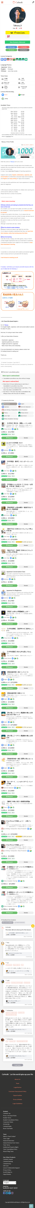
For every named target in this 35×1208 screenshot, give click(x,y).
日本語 (24, 144)
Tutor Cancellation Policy (10, 1149)
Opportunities (17, 1095)
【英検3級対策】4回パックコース (17, 672)
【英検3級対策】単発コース (15, 693)
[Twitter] (7, 1193)
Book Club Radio (8, 1128)
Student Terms (7, 1117)
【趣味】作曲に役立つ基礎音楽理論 (18, 801)
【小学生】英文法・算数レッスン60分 (18, 423)
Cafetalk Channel (8, 1159)
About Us (17, 1079)
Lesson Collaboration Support (11, 1168)
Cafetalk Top (6, 1113)
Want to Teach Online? (9, 1136)
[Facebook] (4, 1193)
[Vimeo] (9, 1193)
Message (12, 47)
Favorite (24, 47)
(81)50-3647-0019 (11, 1188)
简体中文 (28, 144)
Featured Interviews (8, 1140)
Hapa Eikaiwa (7, 1174)
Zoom (5, 94)
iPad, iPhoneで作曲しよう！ (15, 845)
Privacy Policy (7, 1170)
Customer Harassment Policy (17, 1091)
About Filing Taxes (8, 1151)
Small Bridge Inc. (7, 1172)
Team (17, 1083)
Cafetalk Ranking (8, 1161)
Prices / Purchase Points (10, 1115)
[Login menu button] (33, 2)
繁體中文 (32, 144)
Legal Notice (17, 1087)
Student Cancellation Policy (10, 1120)
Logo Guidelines (17, 1103)
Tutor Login (6, 1138)
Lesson (12, 50)
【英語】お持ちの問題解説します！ (18, 611)
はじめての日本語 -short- (14, 443)
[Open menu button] (2, 2)
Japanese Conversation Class (15, 571)
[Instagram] (12, 1193)
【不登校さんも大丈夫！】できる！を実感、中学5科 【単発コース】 (19, 485)
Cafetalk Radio (7, 1126)
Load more (18, 1065)
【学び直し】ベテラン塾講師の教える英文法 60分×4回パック (19, 713)
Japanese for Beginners (13, 590)
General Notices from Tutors (11, 1143)
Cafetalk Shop (7, 1163)
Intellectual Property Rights (10, 1147)
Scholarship (6, 1124)
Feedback (24, 50)
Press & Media (17, 1099)
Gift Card (5, 1165)
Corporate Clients (8, 1122)
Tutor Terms (6, 1145)
